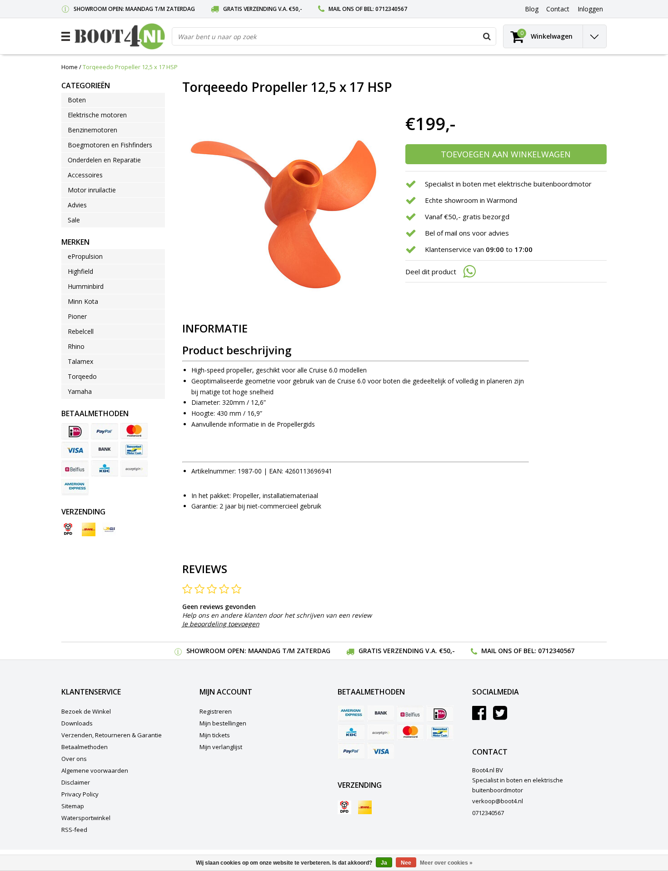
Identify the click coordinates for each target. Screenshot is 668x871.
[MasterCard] (134, 431)
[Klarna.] (134, 468)
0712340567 (391, 9)
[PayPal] (104, 431)
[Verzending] (68, 529)
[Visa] (75, 450)
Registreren (215, 711)
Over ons (74, 759)
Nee (406, 863)
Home (69, 67)
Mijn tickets (214, 735)
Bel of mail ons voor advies (467, 232)
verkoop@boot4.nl (497, 801)
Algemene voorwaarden (94, 770)
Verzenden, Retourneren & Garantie (111, 735)
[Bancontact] (134, 450)
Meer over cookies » (446, 863)
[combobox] (334, 36)
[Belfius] (75, 468)
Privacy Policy (80, 794)
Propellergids (296, 424)
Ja (384, 863)
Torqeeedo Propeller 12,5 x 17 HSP (130, 67)
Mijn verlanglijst (220, 747)
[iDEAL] (75, 431)
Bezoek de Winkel (86, 711)
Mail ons (341, 9)
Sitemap (72, 806)
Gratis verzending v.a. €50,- (262, 9)
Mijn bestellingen (222, 723)
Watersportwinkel (85, 818)
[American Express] (75, 487)
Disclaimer (75, 782)
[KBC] (104, 468)
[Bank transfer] (104, 450)
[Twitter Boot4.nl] (500, 716)
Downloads (77, 723)
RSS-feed (74, 830)
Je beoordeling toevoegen (220, 623)
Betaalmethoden (84, 747)
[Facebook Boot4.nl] (479, 716)
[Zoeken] (487, 36)
